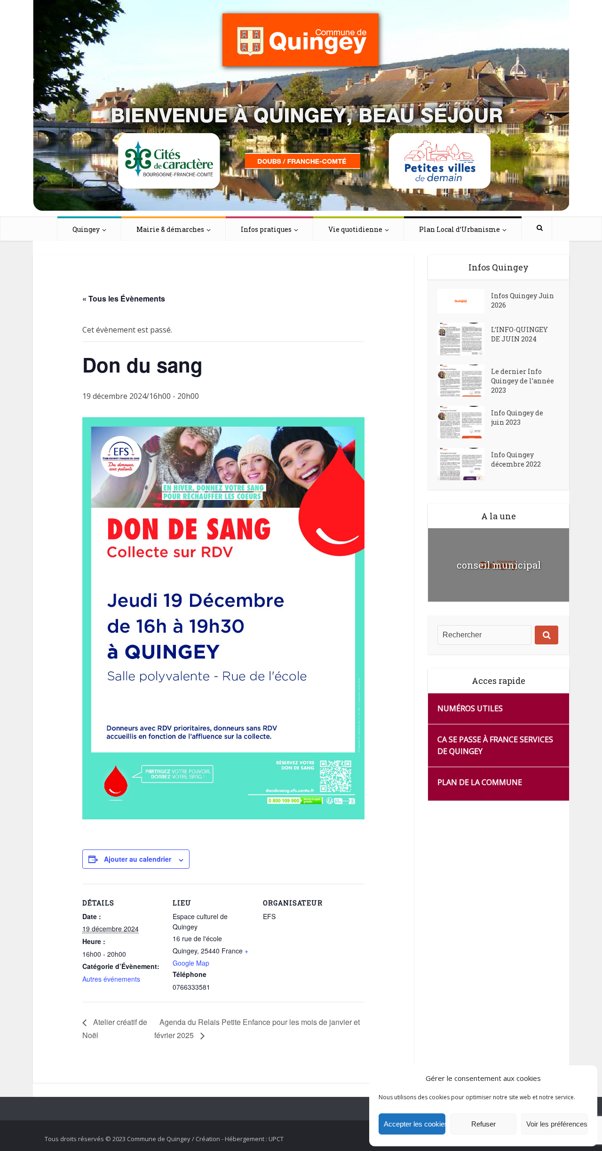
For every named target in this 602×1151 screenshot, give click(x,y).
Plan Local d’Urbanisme (459, 229)
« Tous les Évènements (123, 298)
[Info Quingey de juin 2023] (464, 422)
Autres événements (111, 979)
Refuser (483, 1124)
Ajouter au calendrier (137, 859)
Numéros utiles (470, 708)
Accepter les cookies (414, 1124)
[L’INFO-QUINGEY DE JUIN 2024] (464, 339)
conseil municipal (499, 565)
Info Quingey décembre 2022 (516, 459)
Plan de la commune (479, 782)
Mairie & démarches (170, 229)
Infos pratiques (266, 229)
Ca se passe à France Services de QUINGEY (495, 745)
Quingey (86, 229)
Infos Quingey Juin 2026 (522, 300)
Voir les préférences (556, 1124)
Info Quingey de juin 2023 (517, 417)
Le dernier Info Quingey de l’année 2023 (522, 381)
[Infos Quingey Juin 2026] (464, 301)
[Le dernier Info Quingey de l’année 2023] (464, 381)
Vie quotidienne (355, 229)
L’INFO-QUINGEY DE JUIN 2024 (519, 334)
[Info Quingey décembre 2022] (464, 464)
